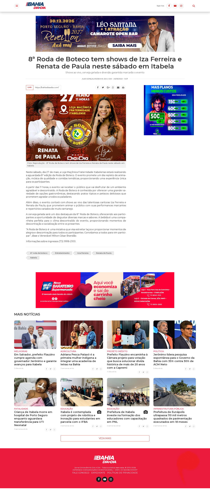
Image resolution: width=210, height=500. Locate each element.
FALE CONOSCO (80, 472)
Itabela (33, 258)
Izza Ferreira (82, 253)
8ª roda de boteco (38, 253)
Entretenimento (62, 253)
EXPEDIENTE (98, 472)
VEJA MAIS (105, 438)
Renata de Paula (103, 253)
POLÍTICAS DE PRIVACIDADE (122, 472)
